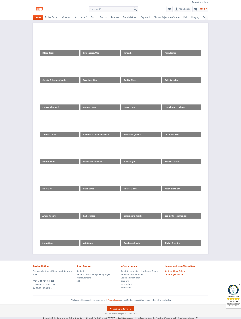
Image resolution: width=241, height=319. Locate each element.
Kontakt (80, 271)
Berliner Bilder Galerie (174, 271)
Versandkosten (114, 300)
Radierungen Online (173, 274)
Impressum (125, 287)
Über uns (124, 281)
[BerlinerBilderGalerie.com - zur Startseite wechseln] (39, 9)
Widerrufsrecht (84, 277)
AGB (78, 281)
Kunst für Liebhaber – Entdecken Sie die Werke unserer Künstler (139, 273)
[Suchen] (135, 9)
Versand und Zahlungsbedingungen (93, 274)
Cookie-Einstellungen (130, 277)
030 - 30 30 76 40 (43, 281)
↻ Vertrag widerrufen (120, 309)
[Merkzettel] (170, 9)
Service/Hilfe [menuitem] (200, 2)
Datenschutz (126, 284)
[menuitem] (113, 9)
